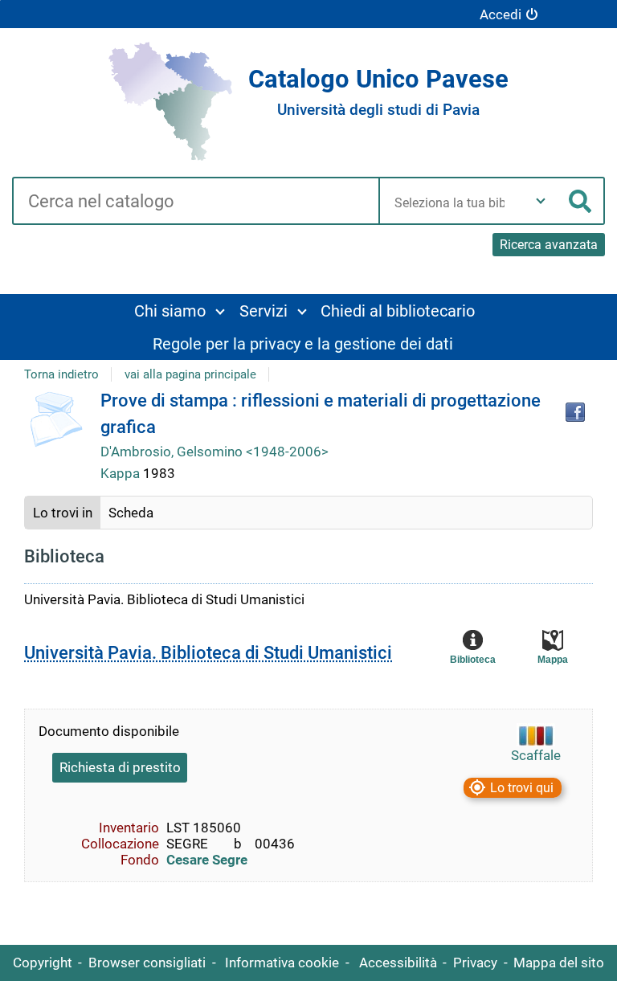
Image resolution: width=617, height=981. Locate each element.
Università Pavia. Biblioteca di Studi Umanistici (208, 653)
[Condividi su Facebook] (575, 412)
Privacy (475, 962)
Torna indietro (61, 374)
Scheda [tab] (130, 513)
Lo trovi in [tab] (62, 513)
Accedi (500, 14)
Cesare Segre (206, 860)
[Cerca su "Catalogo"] (195, 202)
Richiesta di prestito (120, 767)
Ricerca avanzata (549, 244)
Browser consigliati (147, 962)
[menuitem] (179, 310)
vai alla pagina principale (190, 374)
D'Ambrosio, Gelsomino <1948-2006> (214, 451)
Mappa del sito (558, 962)
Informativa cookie (282, 962)
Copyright (42, 962)
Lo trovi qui (522, 787)
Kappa (121, 473)
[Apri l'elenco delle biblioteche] (541, 201)
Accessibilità (398, 962)
